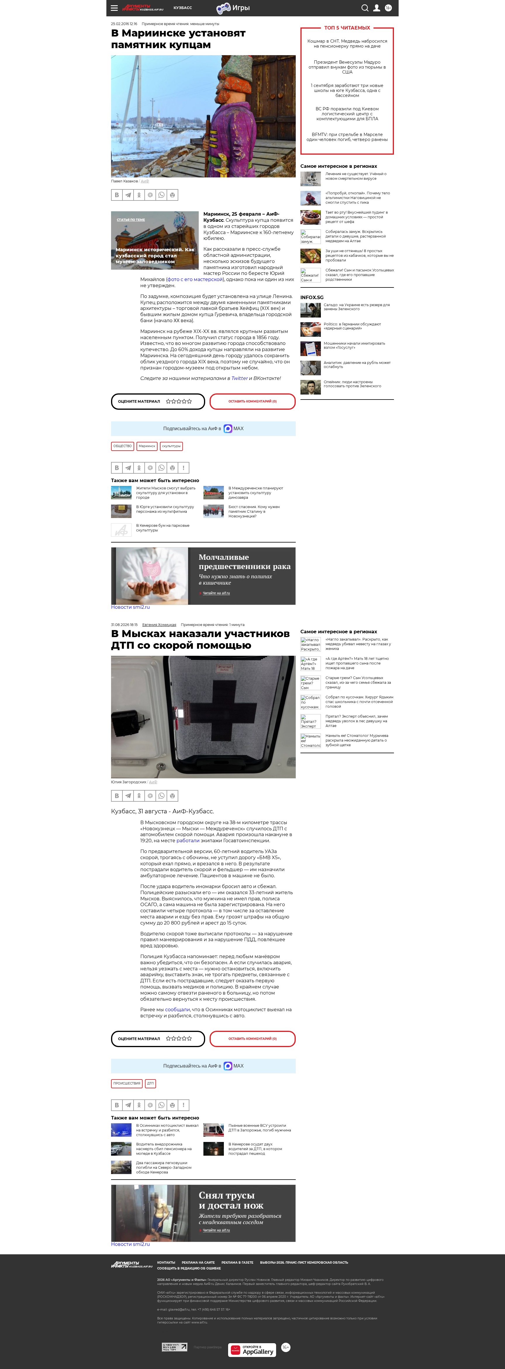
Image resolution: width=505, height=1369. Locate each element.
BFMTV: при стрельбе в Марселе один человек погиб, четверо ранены (347, 137)
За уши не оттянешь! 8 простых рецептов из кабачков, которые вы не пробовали (360, 255)
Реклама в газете (237, 1263)
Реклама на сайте (198, 1263)
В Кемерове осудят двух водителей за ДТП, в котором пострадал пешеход (255, 1149)
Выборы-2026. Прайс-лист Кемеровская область (304, 1263)
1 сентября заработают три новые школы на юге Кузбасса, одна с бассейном (347, 90)
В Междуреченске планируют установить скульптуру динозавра (256, 493)
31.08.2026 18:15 (124, 624)
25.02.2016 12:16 (124, 24)
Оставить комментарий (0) (253, 401)
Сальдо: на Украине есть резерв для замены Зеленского (357, 307)
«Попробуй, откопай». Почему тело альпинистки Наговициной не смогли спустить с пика (358, 198)
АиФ (145, 181)
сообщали (177, 1009)
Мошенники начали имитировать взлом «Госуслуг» (354, 345)
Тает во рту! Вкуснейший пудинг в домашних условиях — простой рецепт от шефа (357, 217)
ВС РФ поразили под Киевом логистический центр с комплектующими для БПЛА (347, 114)
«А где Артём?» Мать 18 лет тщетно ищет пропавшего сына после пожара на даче (357, 663)
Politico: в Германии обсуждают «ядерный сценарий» (352, 326)
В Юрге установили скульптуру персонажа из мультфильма (165, 509)
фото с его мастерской (195, 279)
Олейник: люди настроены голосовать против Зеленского (352, 384)
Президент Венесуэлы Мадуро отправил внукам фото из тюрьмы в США (347, 67)
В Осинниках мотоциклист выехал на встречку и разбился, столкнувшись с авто (167, 1130)
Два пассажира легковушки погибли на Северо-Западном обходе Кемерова (163, 1167)
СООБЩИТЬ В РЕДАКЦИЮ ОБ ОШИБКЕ (189, 1268)
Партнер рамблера (208, 1347)
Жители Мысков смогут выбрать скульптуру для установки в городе (166, 493)
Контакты (166, 1263)
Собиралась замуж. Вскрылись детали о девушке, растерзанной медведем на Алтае (356, 236)
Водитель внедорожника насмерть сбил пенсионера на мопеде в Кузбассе (164, 1149)
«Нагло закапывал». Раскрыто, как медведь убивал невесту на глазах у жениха (358, 644)
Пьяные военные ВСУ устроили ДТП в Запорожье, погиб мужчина (260, 1127)
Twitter (239, 378)
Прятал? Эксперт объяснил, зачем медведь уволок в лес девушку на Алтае (357, 721)
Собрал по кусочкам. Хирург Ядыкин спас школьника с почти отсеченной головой (359, 702)
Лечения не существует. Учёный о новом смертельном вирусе (356, 176)
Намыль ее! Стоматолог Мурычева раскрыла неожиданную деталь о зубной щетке (357, 740)
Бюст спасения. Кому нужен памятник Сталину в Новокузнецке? (254, 511)
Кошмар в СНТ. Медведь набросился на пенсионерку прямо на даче (347, 44)
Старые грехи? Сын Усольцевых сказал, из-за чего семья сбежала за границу (358, 682)
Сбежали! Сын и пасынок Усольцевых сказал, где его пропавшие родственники (360, 275)
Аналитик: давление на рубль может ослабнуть (357, 365)
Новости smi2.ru (130, 607)
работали (189, 840)
